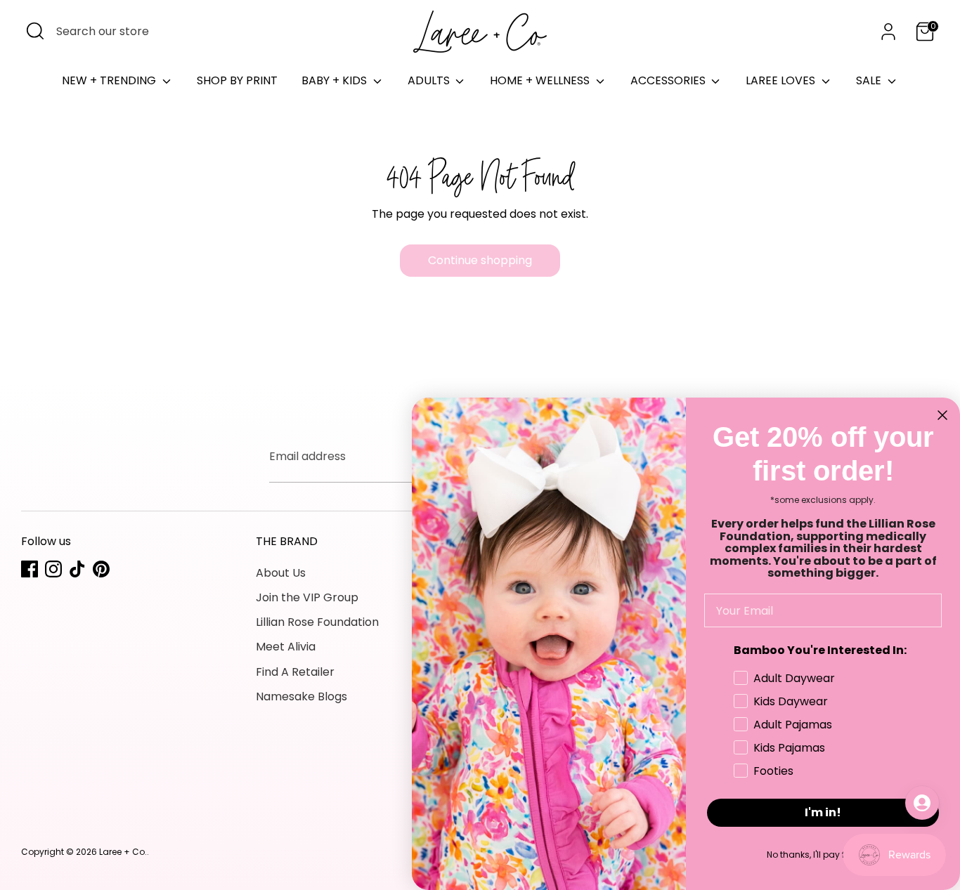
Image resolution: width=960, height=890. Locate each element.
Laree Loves (782, 80)
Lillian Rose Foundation (317, 622)
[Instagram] (53, 569)
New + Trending (110, 80)
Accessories (669, 80)
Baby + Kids (335, 80)
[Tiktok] (77, 569)
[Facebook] (29, 569)
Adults (430, 80)
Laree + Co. (123, 852)
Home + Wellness (541, 80)
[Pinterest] (101, 569)
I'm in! (823, 812)
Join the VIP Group (307, 597)
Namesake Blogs (301, 696)
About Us (281, 573)
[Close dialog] (942, 415)
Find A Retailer (295, 672)
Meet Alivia (286, 647)
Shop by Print (237, 80)
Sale (870, 80)
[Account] (888, 32)
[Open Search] (35, 31)
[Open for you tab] (922, 803)
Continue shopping (480, 260)
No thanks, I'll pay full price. (823, 854)
